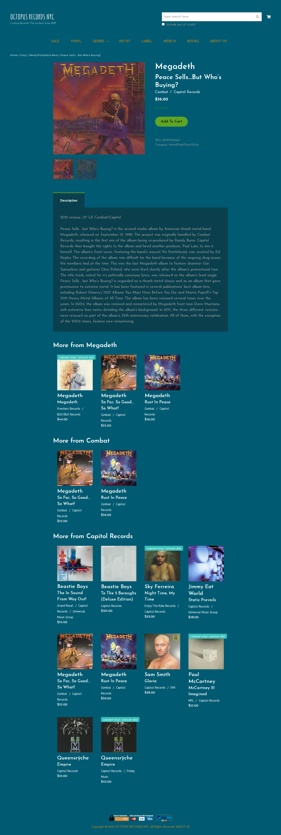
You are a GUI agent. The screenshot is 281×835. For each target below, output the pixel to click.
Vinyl (23, 55)
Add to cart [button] (76, 386)
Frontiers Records (68, 409)
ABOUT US (218, 41)
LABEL (147, 41)
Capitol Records (187, 92)
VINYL (76, 41)
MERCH (170, 41)
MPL (191, 700)
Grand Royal (65, 606)
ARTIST (124, 41)
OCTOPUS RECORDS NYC (32, 16)
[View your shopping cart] (269, 17)
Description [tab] (68, 200)
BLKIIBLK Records (68, 414)
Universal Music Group (203, 612)
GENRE (98, 41)
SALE (55, 41)
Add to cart (171, 122)
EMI (173, 687)
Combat (161, 92)
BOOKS (193, 41)
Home (14, 55)
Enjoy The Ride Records (160, 606)
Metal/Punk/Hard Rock (44, 55)
